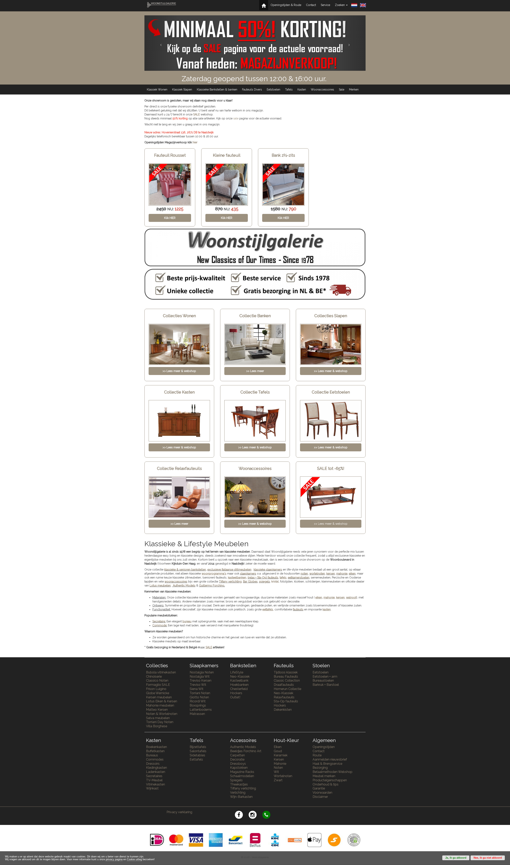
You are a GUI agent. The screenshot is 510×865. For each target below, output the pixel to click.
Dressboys (238, 764)
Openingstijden (324, 747)
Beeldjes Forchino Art (245, 751)
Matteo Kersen (157, 709)
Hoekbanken (239, 685)
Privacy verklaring (179, 812)
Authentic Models (184, 585)
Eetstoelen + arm (325, 676)
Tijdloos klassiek (286, 672)
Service (325, 5)
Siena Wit (196, 689)
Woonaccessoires (322, 89)
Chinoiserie (154, 676)
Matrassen (197, 714)
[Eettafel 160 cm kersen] (283, 184)
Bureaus (152, 755)
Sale (341, 89)
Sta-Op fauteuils (286, 701)
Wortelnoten (283, 776)
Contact (311, 5)
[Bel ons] (268, 815)
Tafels (289, 89)
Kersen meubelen (159, 697)
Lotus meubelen (160, 585)
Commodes (155, 759)
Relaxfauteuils (284, 697)
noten (304, 573)
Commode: (159, 625)
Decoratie (237, 759)
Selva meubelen (158, 718)
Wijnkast (152, 788)
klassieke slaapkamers (268, 569)
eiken (352, 573)
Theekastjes (239, 784)
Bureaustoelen (323, 680)
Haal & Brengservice (327, 764)
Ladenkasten (155, 772)
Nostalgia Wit (200, 676)
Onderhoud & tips (325, 784)
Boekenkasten (156, 747)
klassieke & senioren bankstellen (185, 569)
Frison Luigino (156, 689)
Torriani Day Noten (159, 722)
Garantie (319, 788)
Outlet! (235, 697)
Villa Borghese (156, 726)
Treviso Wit (198, 685)
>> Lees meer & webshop (330, 523)
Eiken (277, 747)
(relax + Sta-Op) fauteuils (263, 577)
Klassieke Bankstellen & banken (217, 89)
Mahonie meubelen (160, 705)
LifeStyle (236, 672)
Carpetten (237, 755)
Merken (354, 89)
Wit (276, 772)
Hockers (236, 693)
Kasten (301, 89)
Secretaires (154, 776)
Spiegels (236, 780)
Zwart (278, 780)
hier (195, 142)
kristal (275, 581)
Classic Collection (287, 680)
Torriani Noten (200, 693)
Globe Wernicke (157, 693)
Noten (278, 768)
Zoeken (340, 5)
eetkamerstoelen (298, 577)
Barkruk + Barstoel (326, 685)
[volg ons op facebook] (242, 815)
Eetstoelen (273, 89)
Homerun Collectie (287, 689)
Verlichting (237, 792)
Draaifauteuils (284, 685)
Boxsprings (198, 705)
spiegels (264, 581)
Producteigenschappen (330, 780)
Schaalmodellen (242, 776)
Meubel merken (324, 776)
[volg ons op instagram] (255, 815)
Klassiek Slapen (182, 89)
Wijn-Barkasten (241, 797)
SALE (196, 114)
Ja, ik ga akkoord (455, 857)
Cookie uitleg (134, 859)
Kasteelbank (239, 680)
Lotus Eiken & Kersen (161, 701)
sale (235, 118)
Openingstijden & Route (286, 5)
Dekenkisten (283, 709)
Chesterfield (239, 689)
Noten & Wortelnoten (161, 714)
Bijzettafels (198, 747)
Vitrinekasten (155, 784)
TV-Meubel (154, 780)
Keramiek (280, 755)
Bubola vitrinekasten (161, 672)
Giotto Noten (199, 697)
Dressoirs (153, 764)
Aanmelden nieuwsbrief (330, 759)
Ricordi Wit (198, 701)
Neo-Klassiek (240, 676)
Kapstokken (239, 768)
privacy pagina (114, 859)
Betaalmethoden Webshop (332, 772)
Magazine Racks (242, 772)
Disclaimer (320, 797)
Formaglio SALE (158, 685)
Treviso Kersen (200, 680)
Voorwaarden (322, 792)
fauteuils (298, 609)
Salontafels (198, 751)
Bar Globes (250, 581)
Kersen (279, 759)
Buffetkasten (155, 751)
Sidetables (197, 755)
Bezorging (320, 768)
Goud (278, 751)
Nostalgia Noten (202, 672)
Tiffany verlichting (243, 788)
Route (317, 755)
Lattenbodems (201, 709)
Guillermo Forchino (211, 585)
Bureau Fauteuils (286, 676)
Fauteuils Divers (252, 89)
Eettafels (196, 759)
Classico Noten (157, 680)
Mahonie (280, 764)
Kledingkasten (156, 768)
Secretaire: (159, 621)
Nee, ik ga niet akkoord (488, 857)
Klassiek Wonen (157, 89)
